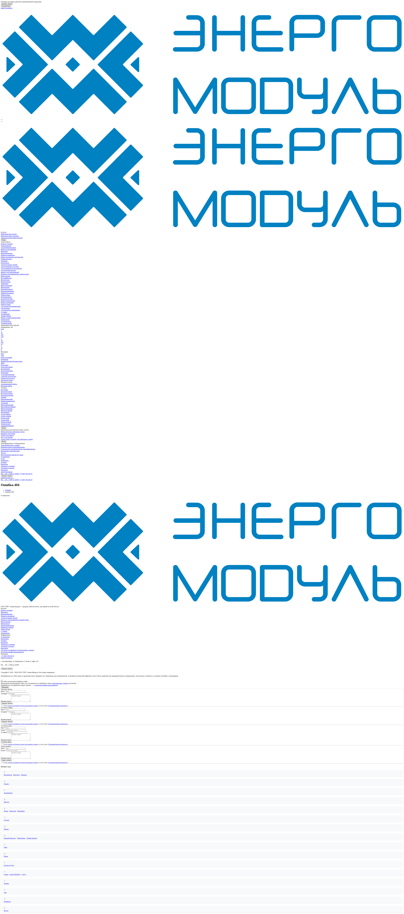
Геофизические (6, 259)
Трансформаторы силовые (10, 445)
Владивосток (8, 775)
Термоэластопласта (8, 378)
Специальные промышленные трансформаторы (18, 449)
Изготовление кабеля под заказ (12, 455)
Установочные (6, 321)
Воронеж (24, 775)
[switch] (2, 705)
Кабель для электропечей (10, 272)
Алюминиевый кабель (9, 384)
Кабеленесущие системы (10, 236)
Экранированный (7, 426)
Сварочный (5, 420)
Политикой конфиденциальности (58, 705)
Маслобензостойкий (8, 407)
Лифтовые (4, 284)
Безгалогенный (6, 392)
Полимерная (5, 369)
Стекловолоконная (7, 374)
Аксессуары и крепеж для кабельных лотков (17, 439)
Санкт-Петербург (15, 874)
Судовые (4, 312)
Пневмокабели (6, 297)
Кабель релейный (7, 302)
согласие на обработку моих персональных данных (22, 705)
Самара (6, 874)
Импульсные (5, 276)
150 (2, 337)
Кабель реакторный (8, 301)
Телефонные (5, 314)
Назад (4, 240)
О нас (3, 458)
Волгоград (16, 775)
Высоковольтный (7, 395)
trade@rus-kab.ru (6, 8)
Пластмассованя (7, 367)
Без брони (4, 390)
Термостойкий (6, 422)
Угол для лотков (6, 437)
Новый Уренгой (32, 838)
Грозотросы (5, 263)
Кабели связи (5, 304)
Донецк (6, 784)
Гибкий (3, 397)
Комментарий (6, 701)
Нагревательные (7, 289)
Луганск (6, 820)
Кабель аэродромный (8, 249)
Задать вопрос (6, 760)
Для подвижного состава (10, 266)
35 (2, 348)
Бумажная (4, 359)
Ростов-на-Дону (9, 865)
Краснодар (12, 811)
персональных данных (60, 683)
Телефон (4, 732)
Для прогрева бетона (8, 270)
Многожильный (6, 409)
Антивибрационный (8, 248)
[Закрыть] (401, 690)
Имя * (3, 691)
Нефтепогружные (7, 293)
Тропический (5, 424)
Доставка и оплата (7, 468)
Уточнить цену (6, 742)
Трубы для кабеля (7, 435)
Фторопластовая (7, 380)
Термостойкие (6, 316)
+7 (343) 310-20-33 (7, 656)
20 (2, 340)
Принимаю (5, 687)
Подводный (5, 418)
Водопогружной (7, 393)
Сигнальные (5, 308)
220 (2, 342)
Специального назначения (10, 310)
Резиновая (4, 373)
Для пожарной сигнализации (11, 268)
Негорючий (5, 412)
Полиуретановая (7, 371)
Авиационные (6, 246)
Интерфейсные (6, 278)
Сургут (24, 874)
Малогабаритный (7, 405)
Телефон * (4, 694)
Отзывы (4, 462)
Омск (5, 847)
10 (2, 333)
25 (2, 344)
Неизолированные (7, 291)
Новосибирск (21, 838)
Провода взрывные (8, 255)
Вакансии (4, 464)
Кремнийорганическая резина (11, 361)
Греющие (4, 261)
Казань (6, 811)
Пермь (6, 856)
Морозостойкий (6, 410)
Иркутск (6, 802)
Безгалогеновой (6, 357)
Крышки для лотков (8, 434)
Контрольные (6, 282)
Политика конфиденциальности (12, 652)
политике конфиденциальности (46, 685)
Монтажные (5, 287)
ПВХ (3, 363)
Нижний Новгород (10, 838)
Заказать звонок (7, 4)
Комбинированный (8, 401)
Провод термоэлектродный (10, 318)
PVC (2, 354)
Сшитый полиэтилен (8, 376)
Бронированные (6, 253)
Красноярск (21, 811)
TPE (2, 356)
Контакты (4, 470)
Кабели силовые (7, 244)
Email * (3, 730)
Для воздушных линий (9, 265)
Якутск (6, 910)
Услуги (3, 453)
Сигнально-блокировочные (11, 306)
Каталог (4, 232)
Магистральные (6, 285)
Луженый (4, 403)
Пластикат (4, 365)
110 (2, 335)
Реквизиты (5, 460)
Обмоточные (5, 295)
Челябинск (7, 901)
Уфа (5, 892)
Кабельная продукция (9, 234)
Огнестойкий (6, 414)
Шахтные (4, 251)
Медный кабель (6, 386)
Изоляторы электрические (10, 451)
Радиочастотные (7, 299)
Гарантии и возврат (8, 466)
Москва (6, 829)
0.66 (2, 329)
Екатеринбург (6, 6)
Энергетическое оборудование (12, 238)
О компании (5, 457)
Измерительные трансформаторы (13, 447)
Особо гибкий (6, 416)
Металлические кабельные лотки (13, 432)
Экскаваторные (6, 323)
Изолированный (7, 399)
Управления (5, 320)
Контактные (5, 280)
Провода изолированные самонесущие (15, 274)
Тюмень (6, 883)
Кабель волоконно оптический (12, 257)
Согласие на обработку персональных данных (17, 650)
